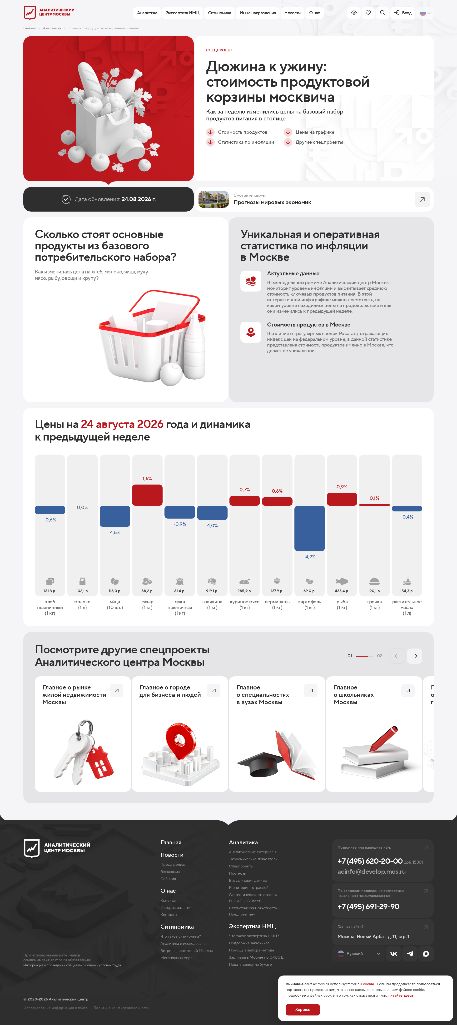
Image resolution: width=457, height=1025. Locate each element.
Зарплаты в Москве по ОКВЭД (256, 957)
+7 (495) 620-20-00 (380, 861)
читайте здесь (400, 995)
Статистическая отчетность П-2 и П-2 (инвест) (253, 897)
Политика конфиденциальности (121, 1007)
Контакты (168, 914)
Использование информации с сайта (55, 1007)
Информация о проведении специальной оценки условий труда (72, 965)
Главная (29, 28)
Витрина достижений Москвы (186, 950)
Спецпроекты (241, 866)
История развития (176, 907)
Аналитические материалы (252, 852)
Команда (168, 900)
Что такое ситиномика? (180, 936)
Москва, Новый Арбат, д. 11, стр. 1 (373, 937)
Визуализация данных (248, 880)
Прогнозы (238, 873)
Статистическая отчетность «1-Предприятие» (256, 911)
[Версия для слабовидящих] (354, 13)
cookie (368, 984)
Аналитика (52, 28)
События (168, 878)
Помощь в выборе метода (251, 950)
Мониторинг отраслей (248, 887)
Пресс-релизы (173, 864)
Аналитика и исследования (184, 943)
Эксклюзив (170, 871)
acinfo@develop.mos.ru (372, 871)
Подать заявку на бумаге (250, 964)
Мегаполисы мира (176, 958)
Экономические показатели (253, 859)
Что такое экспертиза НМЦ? (254, 936)
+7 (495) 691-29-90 (368, 907)
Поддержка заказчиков (249, 943)
